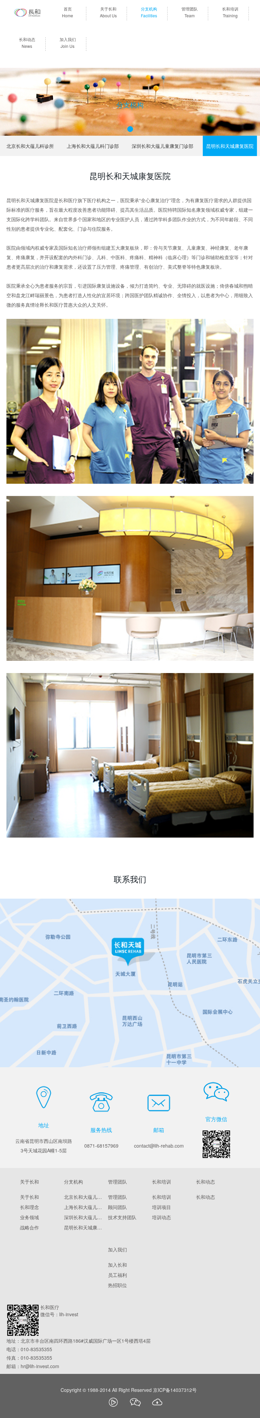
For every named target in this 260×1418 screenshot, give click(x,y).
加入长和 (117, 1264)
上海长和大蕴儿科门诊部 (93, 145)
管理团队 (189, 12)
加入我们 (68, 43)
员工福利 (117, 1274)
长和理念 (29, 1207)
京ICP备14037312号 (175, 1389)
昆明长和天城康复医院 (230, 145)
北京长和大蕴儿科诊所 (30, 145)
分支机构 (149, 12)
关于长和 (108, 12)
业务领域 (29, 1217)
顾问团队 (117, 1207)
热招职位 (117, 1285)
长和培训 (230, 12)
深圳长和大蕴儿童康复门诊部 (162, 145)
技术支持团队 (122, 1217)
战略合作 (29, 1227)
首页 (67, 12)
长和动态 (27, 43)
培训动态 (161, 1217)
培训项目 (161, 1207)
